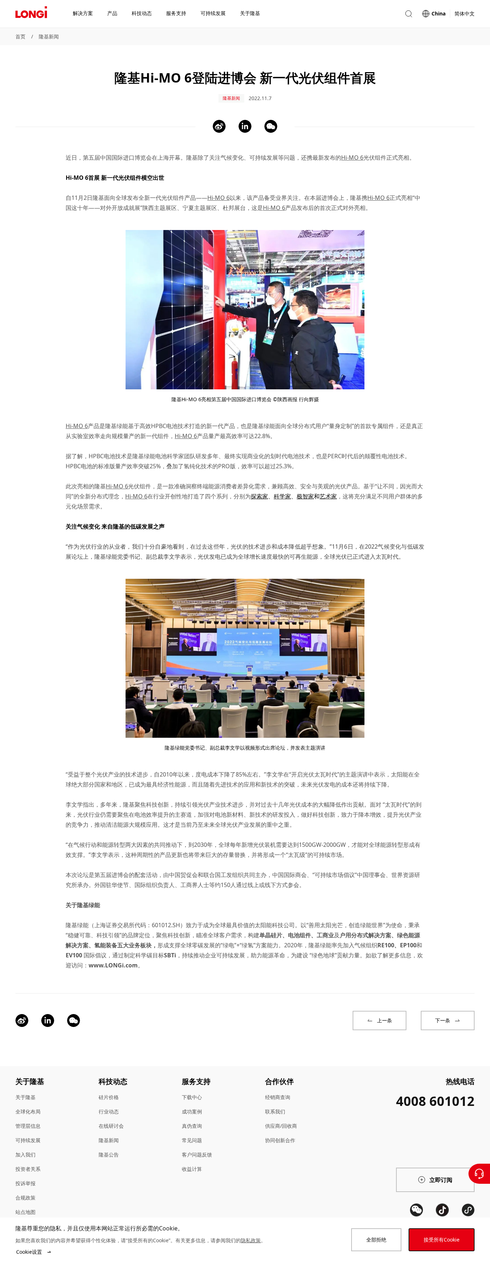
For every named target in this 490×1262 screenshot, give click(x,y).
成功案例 (192, 1111)
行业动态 (109, 1111)
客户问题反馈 (197, 1154)
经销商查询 (277, 1097)
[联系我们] (479, 1174)
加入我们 (25, 1154)
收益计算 (192, 1168)
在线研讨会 (111, 1125)
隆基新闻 (49, 36)
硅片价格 (109, 1097)
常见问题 (192, 1140)
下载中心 (192, 1097)
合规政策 (25, 1197)
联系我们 (275, 1111)
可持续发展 (28, 1140)
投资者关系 (28, 1168)
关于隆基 (25, 1097)
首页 (20, 36)
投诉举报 (25, 1183)
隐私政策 (251, 1240)
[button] (408, 13)
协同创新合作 (280, 1140)
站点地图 (25, 1212)
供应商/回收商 (281, 1125)
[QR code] (416, 1210)
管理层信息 (28, 1125)
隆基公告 (109, 1154)
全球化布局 (28, 1111)
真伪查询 (192, 1125)
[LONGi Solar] (31, 14)
